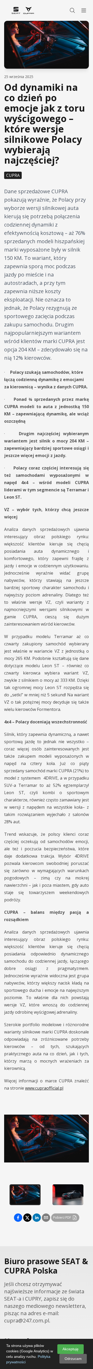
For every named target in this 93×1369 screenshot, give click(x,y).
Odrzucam (73, 1359)
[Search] (72, 10)
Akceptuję (71, 1349)
